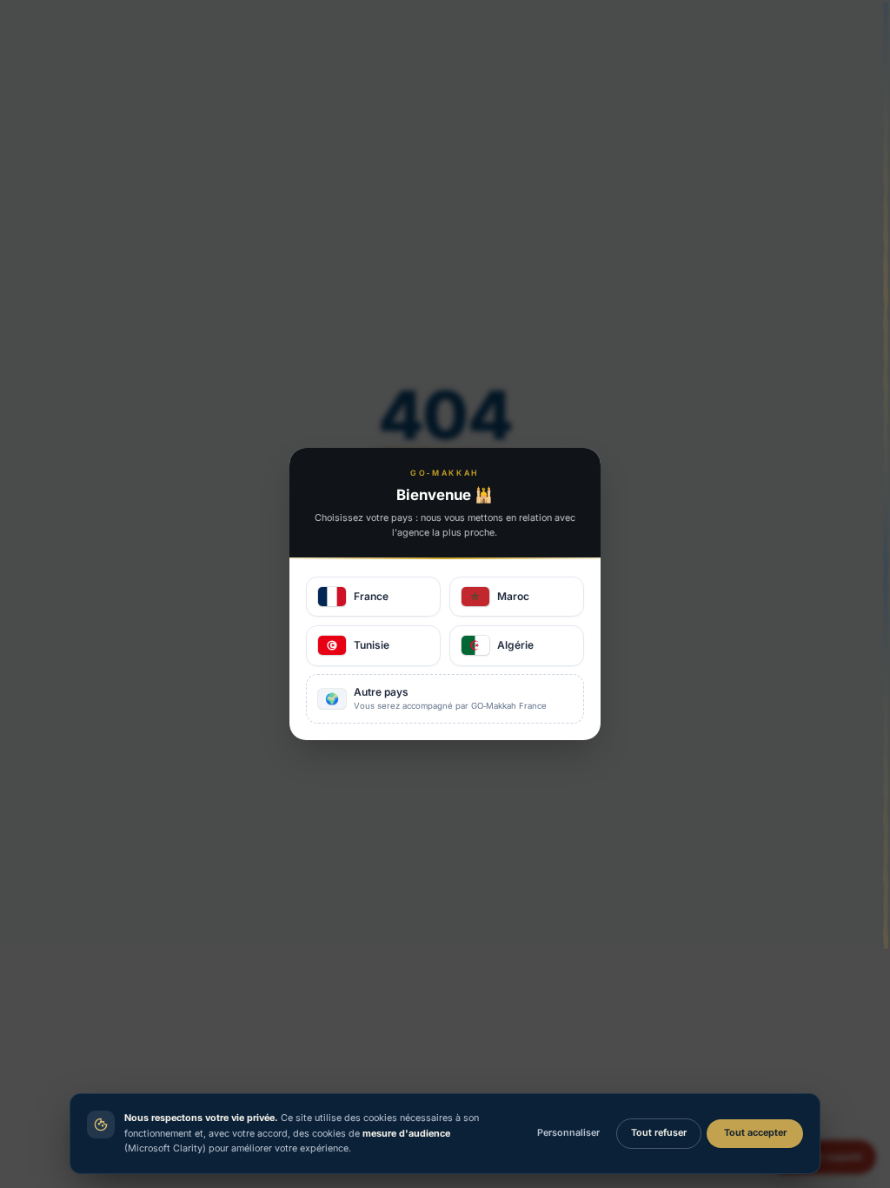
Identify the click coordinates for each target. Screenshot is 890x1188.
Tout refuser (659, 1132)
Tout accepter (755, 1132)
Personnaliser (568, 1132)
